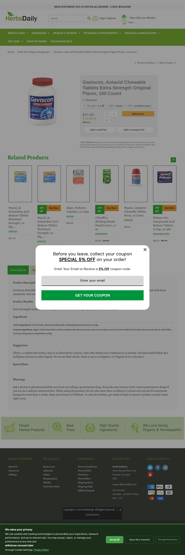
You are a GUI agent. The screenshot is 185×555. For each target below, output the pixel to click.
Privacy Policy (41, 549)
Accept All (114, 539)
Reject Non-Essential (139, 539)
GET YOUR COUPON (92, 295)
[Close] (145, 249)
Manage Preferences (167, 539)
